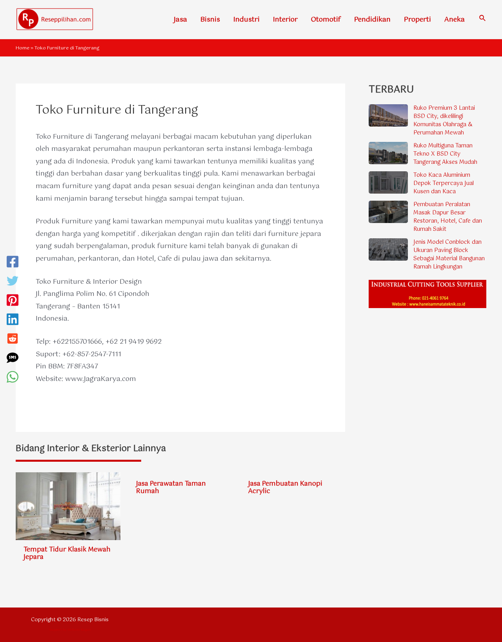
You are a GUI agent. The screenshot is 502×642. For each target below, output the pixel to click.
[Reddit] (12, 340)
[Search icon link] (482, 19)
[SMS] (12, 359)
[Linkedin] (12, 321)
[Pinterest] (12, 302)
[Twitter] (12, 282)
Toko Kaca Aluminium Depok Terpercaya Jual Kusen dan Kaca (443, 183)
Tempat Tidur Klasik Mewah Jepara (67, 553)
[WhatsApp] (12, 378)
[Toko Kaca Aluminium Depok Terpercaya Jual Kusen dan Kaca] (388, 182)
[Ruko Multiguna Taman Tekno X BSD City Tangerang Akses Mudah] (388, 153)
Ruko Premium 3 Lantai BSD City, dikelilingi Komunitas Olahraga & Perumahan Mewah (444, 120)
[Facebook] (12, 263)
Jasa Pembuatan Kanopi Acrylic (285, 488)
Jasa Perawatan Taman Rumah (171, 488)
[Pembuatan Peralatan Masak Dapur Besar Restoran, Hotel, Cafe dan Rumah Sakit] (388, 212)
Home (22, 48)
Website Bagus (79, 629)
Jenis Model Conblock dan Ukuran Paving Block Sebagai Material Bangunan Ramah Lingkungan (449, 255)
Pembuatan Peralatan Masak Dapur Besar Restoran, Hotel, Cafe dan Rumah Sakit (447, 217)
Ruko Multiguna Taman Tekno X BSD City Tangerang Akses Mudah (445, 154)
